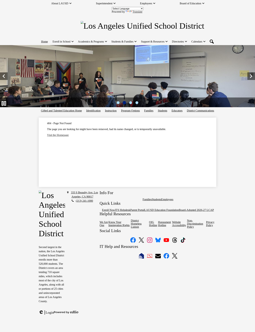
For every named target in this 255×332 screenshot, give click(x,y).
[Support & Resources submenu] (154, 41)
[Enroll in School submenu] (63, 41)
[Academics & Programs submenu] (92, 41)
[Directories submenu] (179, 41)
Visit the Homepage (58, 135)
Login (46, 312)
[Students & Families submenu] (124, 41)
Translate (137, 11)
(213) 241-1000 (84, 200)
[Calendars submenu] (198, 41)
